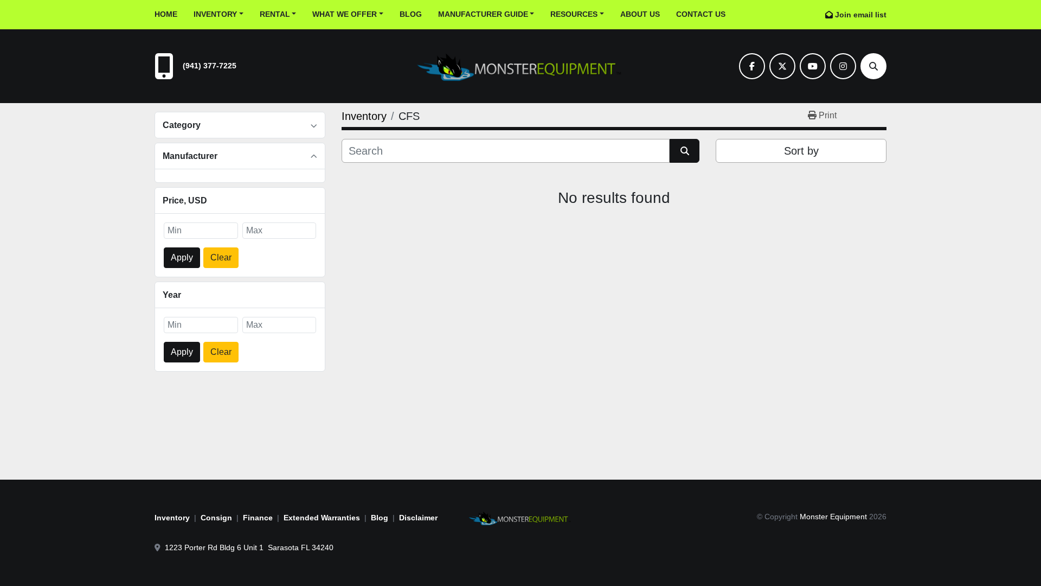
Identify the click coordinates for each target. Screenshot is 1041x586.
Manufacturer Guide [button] (483, 14)
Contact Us (700, 14)
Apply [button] (182, 257)
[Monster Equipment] (520, 517)
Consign (216, 517)
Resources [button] (573, 14)
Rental (275, 14)
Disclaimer (418, 517)
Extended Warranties (322, 517)
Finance (258, 517)
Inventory (215, 14)
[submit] (684, 151)
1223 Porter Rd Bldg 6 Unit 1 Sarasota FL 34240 (249, 547)
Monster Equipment (833, 516)
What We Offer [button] (344, 14)
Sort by (801, 151)
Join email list (860, 14)
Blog (411, 14)
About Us (640, 14)
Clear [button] (221, 257)
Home (166, 14)
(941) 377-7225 (209, 65)
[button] (218, 14)
